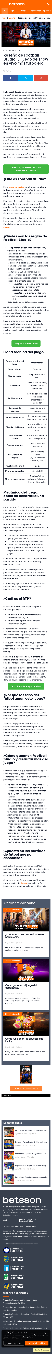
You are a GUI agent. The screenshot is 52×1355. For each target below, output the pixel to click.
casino (6, 227)
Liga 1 (12, 10)
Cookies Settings (13, 1343)
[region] (26, 1338)
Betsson (24, 883)
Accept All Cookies (37, 1343)
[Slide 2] (28, 1081)
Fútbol (22, 10)
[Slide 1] (24, 1081)
